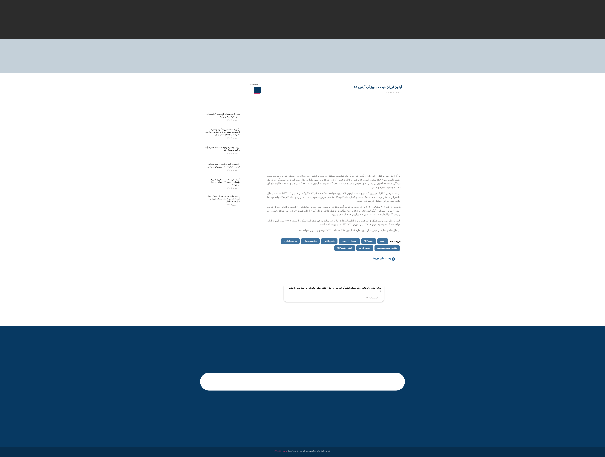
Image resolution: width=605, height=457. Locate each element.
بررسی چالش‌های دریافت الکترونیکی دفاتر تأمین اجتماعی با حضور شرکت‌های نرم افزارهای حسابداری (223, 198)
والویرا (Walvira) (280, 451)
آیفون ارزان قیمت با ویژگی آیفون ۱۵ (378, 87)
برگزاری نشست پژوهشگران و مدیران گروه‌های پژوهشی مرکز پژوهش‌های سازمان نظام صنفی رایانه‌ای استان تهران (222, 132)
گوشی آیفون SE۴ (344, 248)
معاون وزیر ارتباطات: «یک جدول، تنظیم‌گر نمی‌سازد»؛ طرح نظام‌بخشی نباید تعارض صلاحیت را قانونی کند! (334, 290)
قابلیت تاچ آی (364, 248)
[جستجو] (257, 90)
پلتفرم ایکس (329, 241)
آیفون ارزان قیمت (349, 241)
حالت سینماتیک (310, 241)
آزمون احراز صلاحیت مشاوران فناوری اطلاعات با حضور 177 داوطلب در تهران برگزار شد (225, 182)
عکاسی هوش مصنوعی (387, 248)
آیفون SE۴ (368, 241)
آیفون (382, 241)
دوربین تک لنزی (290, 241)
